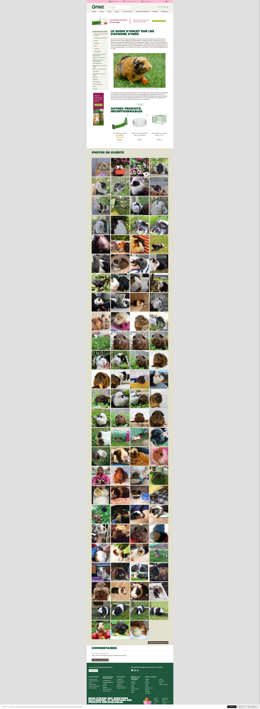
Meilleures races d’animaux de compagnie (135, 678)
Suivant (140, 104)
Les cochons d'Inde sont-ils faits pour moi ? (99, 55)
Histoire (96, 40)
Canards (133, 683)
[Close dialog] (52, 339)
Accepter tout (232, 706)
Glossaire (95, 88)
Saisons (95, 86)
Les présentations (97, 63)
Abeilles (133, 681)
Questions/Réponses (108, 682)
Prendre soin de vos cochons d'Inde (100, 66)
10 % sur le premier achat (131, 1)
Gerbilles (147, 689)
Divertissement (96, 81)
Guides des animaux (150, 676)
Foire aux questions (97, 84)
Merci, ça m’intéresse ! (28, 365)
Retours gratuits (115, 1)
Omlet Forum (120, 682)
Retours (105, 685)
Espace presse (92, 684)
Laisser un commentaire (100, 660)
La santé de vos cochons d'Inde (99, 74)
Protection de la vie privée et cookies (156, 702)
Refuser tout (241, 706)
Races (95, 46)
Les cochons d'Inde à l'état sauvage (100, 34)
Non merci (28, 368)
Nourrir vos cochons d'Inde (99, 69)
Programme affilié (121, 688)
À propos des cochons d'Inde (100, 31)
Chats (132, 685)
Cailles (146, 681)
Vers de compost (163, 684)
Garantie (105, 687)
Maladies (95, 77)
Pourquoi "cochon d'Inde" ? (100, 37)
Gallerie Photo (120, 686)
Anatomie (96, 43)
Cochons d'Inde (135, 688)
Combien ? (97, 48)
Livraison (105, 684)
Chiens (132, 687)
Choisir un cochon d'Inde (99, 57)
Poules (132, 692)
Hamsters (147, 691)
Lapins (132, 690)
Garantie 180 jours (147, 1)
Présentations (97, 51)
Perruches (161, 681)
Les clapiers (96, 71)
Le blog (119, 684)
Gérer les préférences (252, 706)
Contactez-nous (107, 680)
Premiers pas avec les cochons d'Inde (98, 60)
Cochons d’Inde (149, 688)
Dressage (95, 79)
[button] (158, 676)
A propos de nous (93, 679)
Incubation (147, 693)
